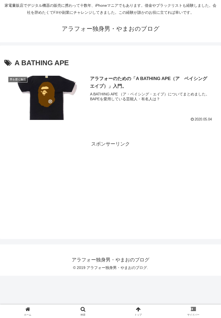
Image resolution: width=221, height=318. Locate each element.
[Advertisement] (110, 186)
